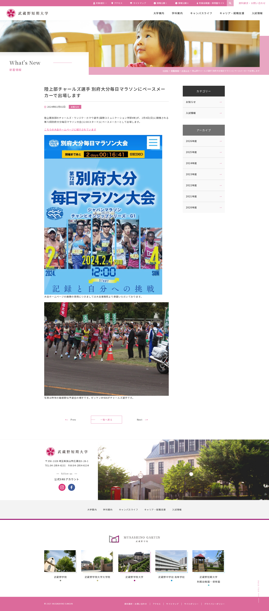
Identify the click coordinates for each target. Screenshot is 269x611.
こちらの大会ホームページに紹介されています (70, 129)
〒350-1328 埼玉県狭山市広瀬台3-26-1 (66, 461)
